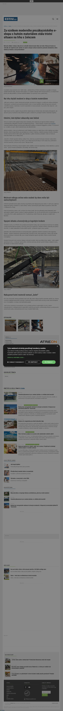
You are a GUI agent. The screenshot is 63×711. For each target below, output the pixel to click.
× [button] (57, 346)
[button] (31, 357)
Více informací (30, 354)
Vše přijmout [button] (49, 362)
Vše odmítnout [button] (33, 362)
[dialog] (31, 355)
